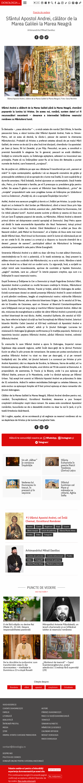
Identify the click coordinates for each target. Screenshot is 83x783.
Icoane (66, 526)
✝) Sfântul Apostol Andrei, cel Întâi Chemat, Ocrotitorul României (46, 519)
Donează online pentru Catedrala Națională (23, 761)
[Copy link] (46, 37)
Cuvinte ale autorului (35, 556)
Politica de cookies (12, 757)
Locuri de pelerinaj (49, 530)
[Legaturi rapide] (80, 3)
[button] (25, 2)
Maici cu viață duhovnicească (55, 716)
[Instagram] (62, 2)
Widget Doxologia (50, 735)
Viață (58, 526)
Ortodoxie (68, 687)
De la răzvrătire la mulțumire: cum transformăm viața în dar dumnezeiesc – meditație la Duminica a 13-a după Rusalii (20, 666)
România (14, 687)
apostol (38, 687)
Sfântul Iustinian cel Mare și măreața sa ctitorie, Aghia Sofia (68, 489)
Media (5, 727)
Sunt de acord (54, 769)
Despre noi (8, 753)
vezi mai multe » (41, 591)
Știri (5, 731)
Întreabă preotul (11, 724)
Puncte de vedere (41, 12)
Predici (30, 534)
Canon (38, 526)
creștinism (53, 687)
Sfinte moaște (32, 530)
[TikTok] (65, 2)
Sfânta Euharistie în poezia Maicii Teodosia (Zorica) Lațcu (68, 465)
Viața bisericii (9, 705)
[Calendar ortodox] (42, 2)
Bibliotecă (8, 720)
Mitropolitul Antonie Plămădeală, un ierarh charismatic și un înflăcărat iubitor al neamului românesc (60, 627)
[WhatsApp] (69, 2)
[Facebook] (55, 2)
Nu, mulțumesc (55, 776)
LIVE (37, 3)
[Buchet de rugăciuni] (49, 2)
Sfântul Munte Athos (67, 530)
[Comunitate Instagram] (73, 2)
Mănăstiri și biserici (54, 564)
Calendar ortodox (50, 731)
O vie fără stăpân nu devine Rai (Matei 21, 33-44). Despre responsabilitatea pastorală (18, 627)
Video (38, 534)
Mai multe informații (27, 781)
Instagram (66, 437)
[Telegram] (76, 2)
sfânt (26, 687)
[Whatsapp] (41, 37)
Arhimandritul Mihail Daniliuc (41, 30)
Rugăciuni (48, 526)
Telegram (43, 442)
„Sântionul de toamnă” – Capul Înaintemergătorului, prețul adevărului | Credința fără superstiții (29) (61, 666)
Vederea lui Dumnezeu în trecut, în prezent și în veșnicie (29, 487)
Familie (6, 712)
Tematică (46, 720)
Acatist (30, 526)
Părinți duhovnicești (51, 712)
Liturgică (7, 716)
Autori (45, 708)
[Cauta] (51, 3)
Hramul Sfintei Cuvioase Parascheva (19, 735)
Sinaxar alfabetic (50, 724)
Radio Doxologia (49, 739)
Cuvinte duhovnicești (55, 556)
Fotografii (48, 534)
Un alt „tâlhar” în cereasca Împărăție (29, 462)
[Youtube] (58, 2)
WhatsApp (51, 437)
